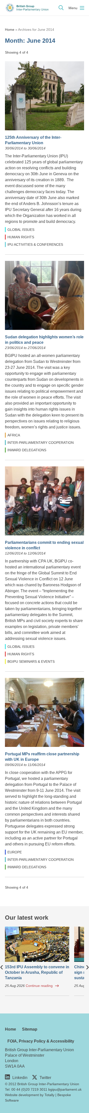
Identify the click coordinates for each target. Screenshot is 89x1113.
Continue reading (39, 986)
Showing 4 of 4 (16, 52)
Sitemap (29, 1029)
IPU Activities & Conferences (35, 244)
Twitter (45, 1078)
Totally (49, 1095)
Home (9, 30)
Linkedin (19, 1078)
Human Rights (20, 237)
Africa (13, 435)
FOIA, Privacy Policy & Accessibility (40, 1041)
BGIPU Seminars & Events (31, 661)
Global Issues (20, 230)
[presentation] (1, 966)
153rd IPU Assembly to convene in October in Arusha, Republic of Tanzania (37, 972)
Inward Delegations (26, 450)
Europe (14, 852)
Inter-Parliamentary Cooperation (40, 443)
